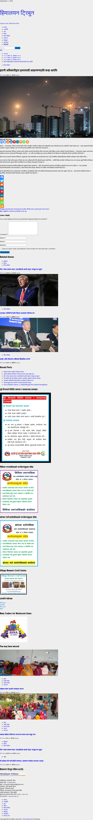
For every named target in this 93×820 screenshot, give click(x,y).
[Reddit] (8, 141)
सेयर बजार (3, 607)
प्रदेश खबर (6, 681)
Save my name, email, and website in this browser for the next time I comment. (28, 249)
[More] (27, 141)
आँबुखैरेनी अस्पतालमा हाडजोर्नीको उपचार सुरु (13, 211)
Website (3, 245)
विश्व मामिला (7, 36)
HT (1, 75)
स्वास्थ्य (6, 38)
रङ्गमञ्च (6, 42)
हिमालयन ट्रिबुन (17, 12)
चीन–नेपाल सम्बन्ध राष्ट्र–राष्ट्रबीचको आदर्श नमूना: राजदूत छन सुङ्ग (21, 269)
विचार (5, 33)
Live (1, 50)
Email (2, 241)
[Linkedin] (11, 141)
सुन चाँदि (2, 605)
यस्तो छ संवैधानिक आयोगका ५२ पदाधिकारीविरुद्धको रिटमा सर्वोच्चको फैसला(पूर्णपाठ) (25, 385)
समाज (5, 27)
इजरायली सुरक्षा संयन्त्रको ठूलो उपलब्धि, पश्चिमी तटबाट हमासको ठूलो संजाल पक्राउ (24, 209)
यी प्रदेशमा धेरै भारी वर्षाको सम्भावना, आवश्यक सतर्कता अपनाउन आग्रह (22, 378)
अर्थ (5, 31)
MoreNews (27, 819)
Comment (4, 234)
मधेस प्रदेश (7, 683)
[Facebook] (1, 141)
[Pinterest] (14, 141)
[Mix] (20, 141)
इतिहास (6, 261)
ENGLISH (6, 44)
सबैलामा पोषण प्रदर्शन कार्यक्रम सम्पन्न (14, 372)
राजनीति (6, 29)
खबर (5, 679)
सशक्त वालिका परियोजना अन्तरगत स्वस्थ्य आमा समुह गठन (19, 374)
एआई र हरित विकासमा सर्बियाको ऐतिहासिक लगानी (15, 359)
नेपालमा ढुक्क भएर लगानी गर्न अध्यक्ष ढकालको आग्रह (17, 382)
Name (2, 238)
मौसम (1, 609)
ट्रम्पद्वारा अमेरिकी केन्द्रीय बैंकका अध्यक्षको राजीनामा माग (17, 313)
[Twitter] (4, 141)
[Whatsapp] (23, 141)
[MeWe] (17, 141)
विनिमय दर (3, 603)
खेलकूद (6, 40)
